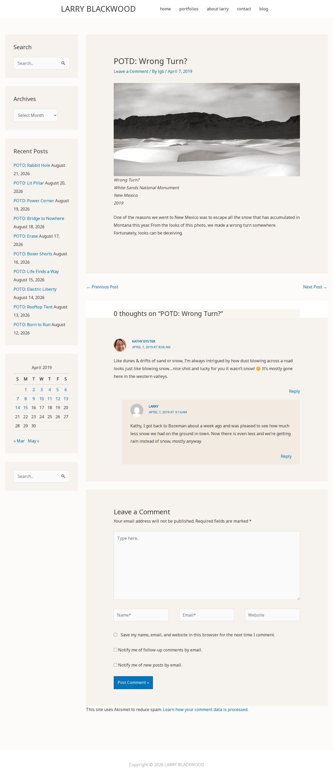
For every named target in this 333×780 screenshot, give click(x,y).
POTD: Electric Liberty (35, 289)
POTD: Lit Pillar (29, 183)
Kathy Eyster (143, 341)
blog (263, 9)
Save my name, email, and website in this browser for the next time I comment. (198, 635)
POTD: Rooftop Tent (33, 307)
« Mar (19, 441)
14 (17, 407)
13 (65, 399)
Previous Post (102, 287)
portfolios (188, 9)
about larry (218, 9)
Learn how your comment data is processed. (205, 709)
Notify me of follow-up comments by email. (160, 650)
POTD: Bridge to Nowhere (39, 218)
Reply (294, 391)
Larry (153, 406)
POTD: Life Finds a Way (36, 271)
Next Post (315, 287)
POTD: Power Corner (34, 201)
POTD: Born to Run (32, 324)
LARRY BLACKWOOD (98, 8)
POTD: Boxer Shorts (33, 254)
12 (57, 399)
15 (25, 407)
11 (49, 399)
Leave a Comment (131, 71)
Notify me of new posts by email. (150, 665)
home (165, 9)
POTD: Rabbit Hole (32, 165)
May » (33, 441)
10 (41, 399)
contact (244, 9)
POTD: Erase (26, 236)
